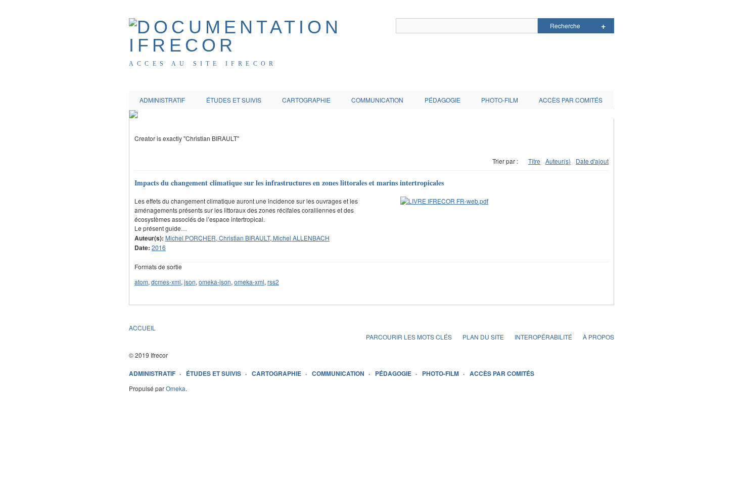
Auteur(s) (558, 161)
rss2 (273, 281)
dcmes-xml (166, 281)
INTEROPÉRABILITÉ (543, 336)
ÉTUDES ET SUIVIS (233, 99)
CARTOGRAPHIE (306, 99)
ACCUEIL (142, 327)
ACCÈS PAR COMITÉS (570, 99)
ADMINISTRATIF (162, 99)
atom (141, 281)
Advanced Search (603, 25)
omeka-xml (249, 281)
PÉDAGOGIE (442, 99)
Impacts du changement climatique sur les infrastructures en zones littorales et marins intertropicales (289, 182)
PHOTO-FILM (499, 99)
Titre (534, 161)
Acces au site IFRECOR (202, 63)
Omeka (175, 388)
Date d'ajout (592, 161)
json (190, 281)
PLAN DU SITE (483, 336)
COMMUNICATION (377, 99)
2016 (159, 247)
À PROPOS (598, 336)
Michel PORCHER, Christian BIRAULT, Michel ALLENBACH (247, 237)
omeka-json (215, 281)
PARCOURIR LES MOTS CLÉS (409, 336)
